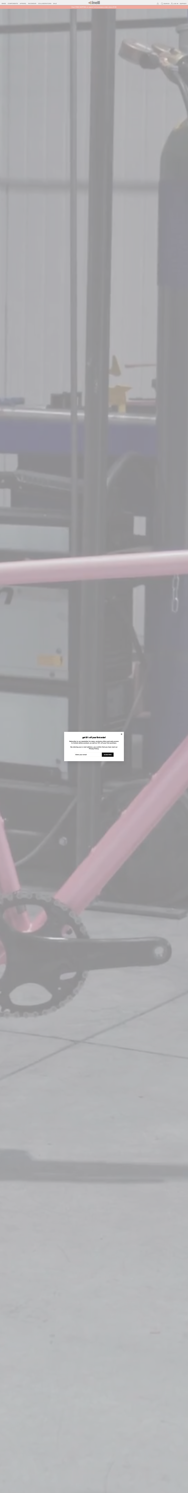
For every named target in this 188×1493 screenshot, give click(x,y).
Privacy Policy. (94, 748)
